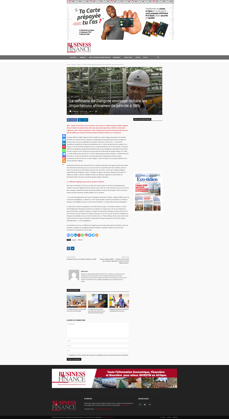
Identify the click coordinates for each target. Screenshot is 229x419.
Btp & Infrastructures (72, 307)
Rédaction (76, 111)
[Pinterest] (79, 235)
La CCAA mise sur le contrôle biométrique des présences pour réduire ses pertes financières (96, 311)
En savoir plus (125, 405)
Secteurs (73, 64)
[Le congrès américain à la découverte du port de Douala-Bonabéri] (76, 301)
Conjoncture (91, 307)
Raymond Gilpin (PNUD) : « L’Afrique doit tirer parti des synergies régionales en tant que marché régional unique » (114, 261)
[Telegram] (93, 235)
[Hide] (63, 164)
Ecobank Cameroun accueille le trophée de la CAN (81, 259)
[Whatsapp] (82, 235)
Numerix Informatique (107, 417)
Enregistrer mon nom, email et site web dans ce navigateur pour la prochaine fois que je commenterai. (98, 355)
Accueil (68, 64)
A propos (162, 417)
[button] (158, 57)
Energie (79, 64)
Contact (169, 417)
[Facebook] (68, 235)
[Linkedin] (75, 235)
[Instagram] (86, 235)
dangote (74, 240)
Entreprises (77, 96)
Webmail (175, 417)
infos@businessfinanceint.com (103, 409)
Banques (112, 307)
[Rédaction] (70, 111)
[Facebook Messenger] (89, 235)
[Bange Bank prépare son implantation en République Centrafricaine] (119, 301)
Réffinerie (80, 240)
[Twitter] (72, 235)
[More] (96, 235)
